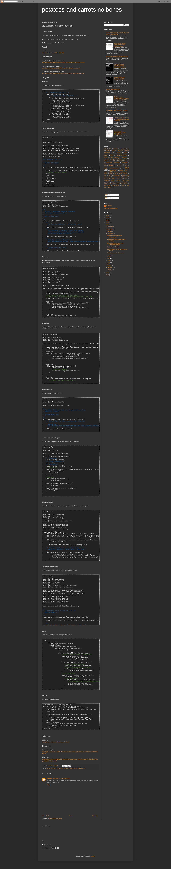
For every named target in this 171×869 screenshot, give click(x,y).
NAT (105, 175)
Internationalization (114, 168)
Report (118, 176)
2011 (107, 275)
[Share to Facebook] (68, 766)
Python (113, 176)
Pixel (123, 175)
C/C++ (119, 152)
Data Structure (114, 157)
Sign (123, 180)
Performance (116, 175)
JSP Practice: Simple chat (113, 89)
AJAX (109, 148)
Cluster (105, 154)
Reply (48, 785)
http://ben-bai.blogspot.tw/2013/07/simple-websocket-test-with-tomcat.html (63, 62)
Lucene (111, 173)
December (110, 226)
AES (105, 148)
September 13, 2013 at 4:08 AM (61, 778)
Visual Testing (124, 183)
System (108, 182)
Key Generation (123, 172)
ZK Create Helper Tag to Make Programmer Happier (115, 244)
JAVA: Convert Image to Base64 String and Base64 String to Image (117, 33)
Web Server (80, 768)
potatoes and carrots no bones (82, 9)
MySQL (125, 173)
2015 (107, 220)
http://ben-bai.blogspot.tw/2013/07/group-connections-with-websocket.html (63, 73)
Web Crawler (107, 185)
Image (105, 168)
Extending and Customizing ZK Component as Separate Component (121, 119)
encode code (109, 162)
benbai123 (50, 765)
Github (125, 164)
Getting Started (114, 164)
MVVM (120, 173)
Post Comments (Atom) (55, 818)
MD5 (116, 173)
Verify (111, 183)
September (110, 233)
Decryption (113, 159)
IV (121, 168)
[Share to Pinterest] (70, 766)
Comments (110, 198)
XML (123, 185)
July (108, 258)
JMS (126, 170)
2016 (107, 217)
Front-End (106, 164)
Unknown (49, 778)
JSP (111, 172)
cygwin (105, 157)
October (109, 231)
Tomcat (75, 768)
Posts (108, 194)
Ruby (118, 178)
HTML (111, 165)
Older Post (95, 816)
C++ (125, 152)
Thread (113, 182)
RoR (105, 178)
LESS (105, 173)
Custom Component (51, 768)
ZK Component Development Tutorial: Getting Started (120, 132)
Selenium (106, 180)
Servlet (71, 768)
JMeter (121, 170)
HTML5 (58, 768)
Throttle (119, 182)
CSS (105, 155)
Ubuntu (106, 183)
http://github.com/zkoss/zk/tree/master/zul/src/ (55, 742)
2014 (107, 222)
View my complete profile (111, 208)
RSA (113, 178)
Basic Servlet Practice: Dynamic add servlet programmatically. (120, 45)
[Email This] (63, 766)
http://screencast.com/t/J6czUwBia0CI (53, 53)
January (109, 269)
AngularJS (122, 149)
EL (128, 160)
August (109, 256)
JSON (105, 172)
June (108, 260)
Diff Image (106, 160)
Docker (113, 160)
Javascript (66, 768)
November (110, 229)
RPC (109, 178)
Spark (127, 180)
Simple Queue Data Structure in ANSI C (119, 78)
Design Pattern (122, 159)
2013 (107, 224)
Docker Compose (121, 160)
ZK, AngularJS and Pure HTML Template (116, 110)
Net (110, 175)
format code (124, 162)
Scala (126, 178)
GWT (105, 165)
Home (70, 816)
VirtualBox (116, 183)
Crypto (125, 154)
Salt (122, 178)
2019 (107, 215)
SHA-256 (118, 180)
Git (121, 164)
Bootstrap (120, 150)
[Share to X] (66, 766)
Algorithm (115, 148)
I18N (126, 165)
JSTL (116, 172)
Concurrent (119, 154)
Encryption (116, 162)
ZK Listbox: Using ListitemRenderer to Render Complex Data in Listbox (121, 98)
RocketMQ (124, 176)
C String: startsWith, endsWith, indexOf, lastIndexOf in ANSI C (119, 65)
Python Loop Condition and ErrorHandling (114, 236)
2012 (107, 272)
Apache (108, 150)
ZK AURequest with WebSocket (115, 253)
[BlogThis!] (64, 766)
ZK (84, 768)
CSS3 (111, 155)
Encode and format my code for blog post (117, 56)
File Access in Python (113, 247)
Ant (128, 148)
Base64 (114, 150)
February (110, 267)
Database (124, 157)
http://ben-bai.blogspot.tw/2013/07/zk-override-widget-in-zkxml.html (61, 68)
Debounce (106, 159)
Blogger (93, 856)
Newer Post (45, 816)
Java (62, 768)
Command (112, 154)
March (109, 265)
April (108, 263)
